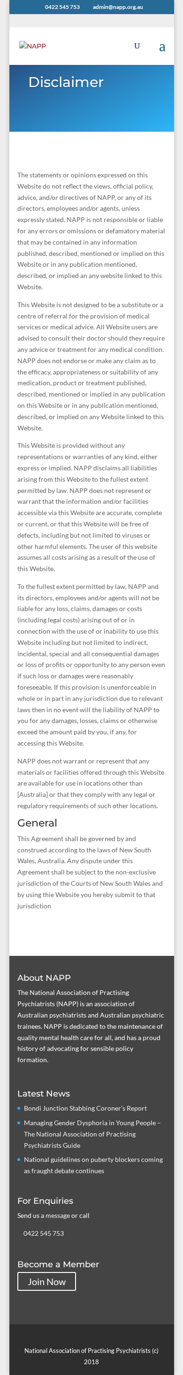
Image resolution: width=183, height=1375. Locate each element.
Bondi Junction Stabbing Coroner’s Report (85, 1108)
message (58, 1215)
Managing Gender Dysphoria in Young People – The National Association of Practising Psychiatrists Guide (92, 1134)
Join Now (47, 1281)
